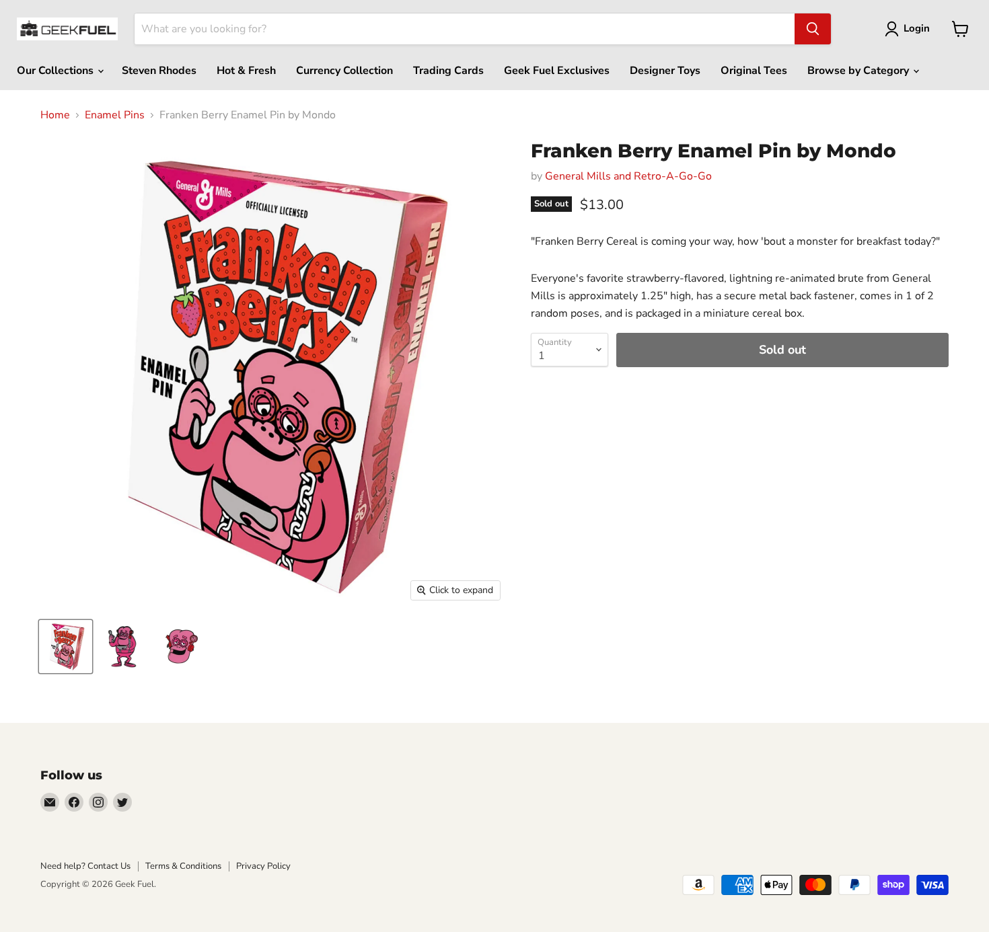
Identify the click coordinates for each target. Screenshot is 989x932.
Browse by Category (859, 70)
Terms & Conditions (183, 866)
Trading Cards (448, 70)
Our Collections (56, 70)
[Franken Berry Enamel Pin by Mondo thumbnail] (65, 646)
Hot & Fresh (246, 70)
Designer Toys (665, 70)
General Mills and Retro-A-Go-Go (628, 176)
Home (55, 115)
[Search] (813, 28)
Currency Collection (344, 70)
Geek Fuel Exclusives (557, 70)
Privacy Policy (263, 866)
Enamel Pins (115, 115)
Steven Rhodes (159, 70)
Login (917, 28)
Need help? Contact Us (85, 866)
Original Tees (754, 70)
